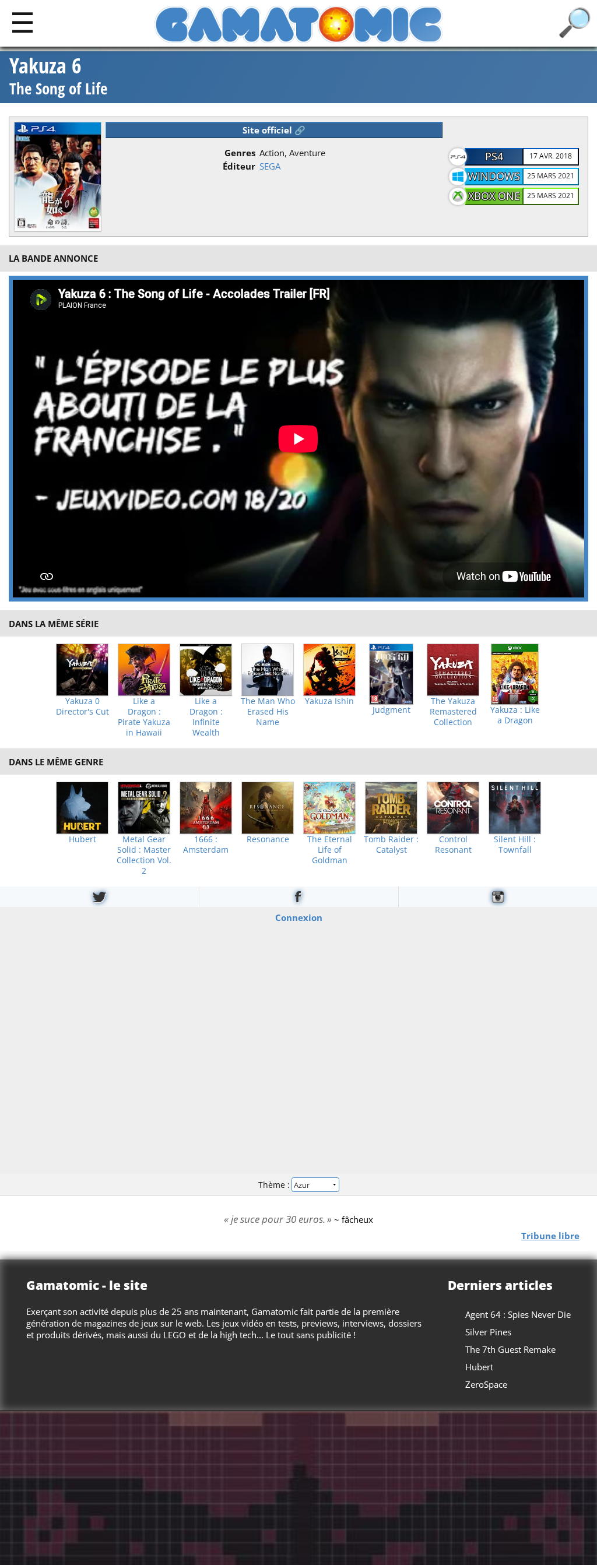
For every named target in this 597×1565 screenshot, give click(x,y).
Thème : (275, 1184)
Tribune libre (550, 1236)
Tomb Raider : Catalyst (391, 844)
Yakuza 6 (58, 77)
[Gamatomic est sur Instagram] (498, 897)
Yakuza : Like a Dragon (515, 715)
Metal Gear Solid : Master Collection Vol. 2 (144, 855)
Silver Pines (488, 1332)
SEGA (269, 166)
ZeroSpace (486, 1384)
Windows (494, 176)
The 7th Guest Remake (510, 1349)
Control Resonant (453, 844)
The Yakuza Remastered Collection (453, 711)
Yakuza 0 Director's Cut (82, 706)
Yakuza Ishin (329, 701)
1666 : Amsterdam (206, 844)
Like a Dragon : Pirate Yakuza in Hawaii (144, 717)
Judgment (391, 710)
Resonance (268, 839)
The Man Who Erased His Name (268, 711)
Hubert (82, 839)
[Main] (22, 22)
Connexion (298, 917)
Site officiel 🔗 (274, 130)
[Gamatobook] (298, 897)
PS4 (494, 156)
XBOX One (494, 196)
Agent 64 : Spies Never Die (518, 1314)
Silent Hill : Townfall (515, 844)
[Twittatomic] (99, 897)
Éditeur (239, 166)
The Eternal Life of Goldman (329, 850)
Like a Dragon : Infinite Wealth (206, 717)
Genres (239, 153)
